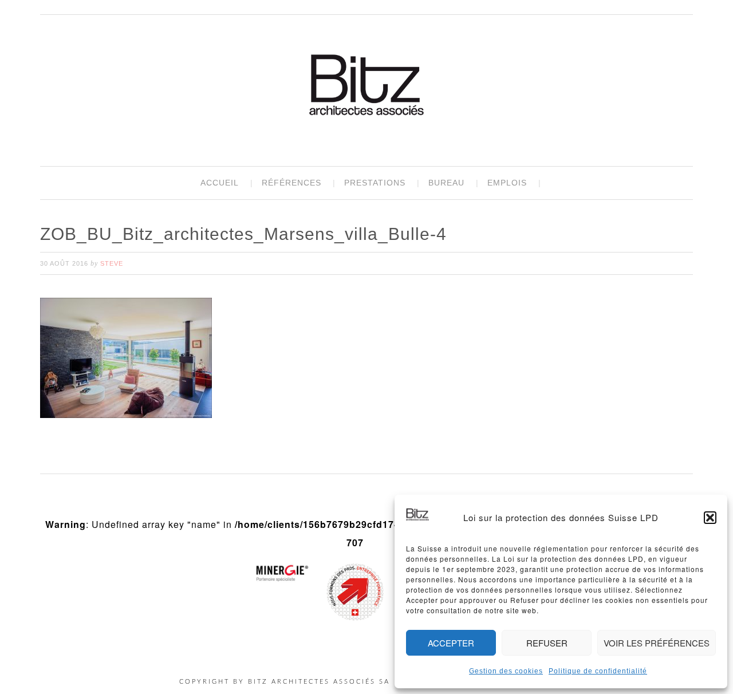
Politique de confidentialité (598, 671)
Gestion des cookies (506, 671)
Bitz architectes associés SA (366, 86)
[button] (710, 517)
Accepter (451, 643)
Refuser (547, 643)
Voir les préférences (657, 643)
